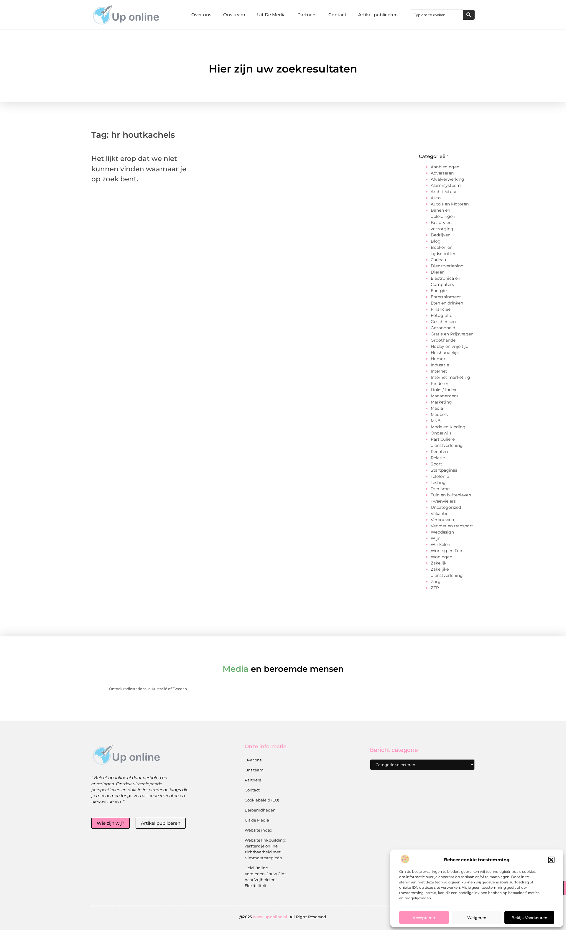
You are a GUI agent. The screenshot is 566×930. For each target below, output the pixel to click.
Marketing (441, 402)
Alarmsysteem (446, 185)
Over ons (201, 14)
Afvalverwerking (447, 179)
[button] (551, 860)
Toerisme (440, 488)
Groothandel (444, 340)
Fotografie (441, 315)
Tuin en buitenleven (451, 495)
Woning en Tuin (447, 550)
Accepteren (424, 917)
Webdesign (442, 532)
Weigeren (476, 917)
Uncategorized (446, 507)
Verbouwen (442, 519)
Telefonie (440, 476)
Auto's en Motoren (450, 204)
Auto (436, 197)
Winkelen (440, 544)
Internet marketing (450, 377)
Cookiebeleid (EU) (262, 800)
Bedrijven (440, 235)
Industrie (440, 365)
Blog (436, 241)
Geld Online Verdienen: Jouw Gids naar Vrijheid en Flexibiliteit (265, 876)
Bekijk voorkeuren (529, 917)
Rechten (439, 451)
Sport (436, 464)
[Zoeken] (469, 15)
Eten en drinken (447, 303)
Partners (307, 14)
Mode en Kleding (448, 426)
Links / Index (443, 389)
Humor (438, 358)
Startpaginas (444, 470)
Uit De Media (271, 14)
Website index (258, 830)
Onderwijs (441, 433)
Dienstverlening (447, 266)
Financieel (441, 309)
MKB (436, 420)
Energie (439, 290)
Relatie (438, 457)
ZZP (435, 587)
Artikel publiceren (378, 14)
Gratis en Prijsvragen (452, 334)
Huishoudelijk (445, 352)
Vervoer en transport (452, 526)
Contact (337, 14)
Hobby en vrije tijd (449, 346)
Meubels (439, 414)
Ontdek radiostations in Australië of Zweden (148, 689)
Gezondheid (443, 327)
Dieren (438, 272)
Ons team (234, 14)
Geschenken (443, 321)
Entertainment (446, 296)
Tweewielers (443, 501)
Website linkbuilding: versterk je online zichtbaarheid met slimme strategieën (265, 849)
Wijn (435, 538)
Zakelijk (438, 563)
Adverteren (442, 173)
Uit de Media (257, 820)
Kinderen (440, 383)
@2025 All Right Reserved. (283, 916)
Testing (438, 482)
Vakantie (439, 513)
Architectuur (444, 191)
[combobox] (437, 15)
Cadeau (438, 259)
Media (437, 408)
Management (444, 396)
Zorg (436, 581)
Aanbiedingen (445, 166)
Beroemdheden (260, 810)
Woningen (441, 556)
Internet (439, 371)
